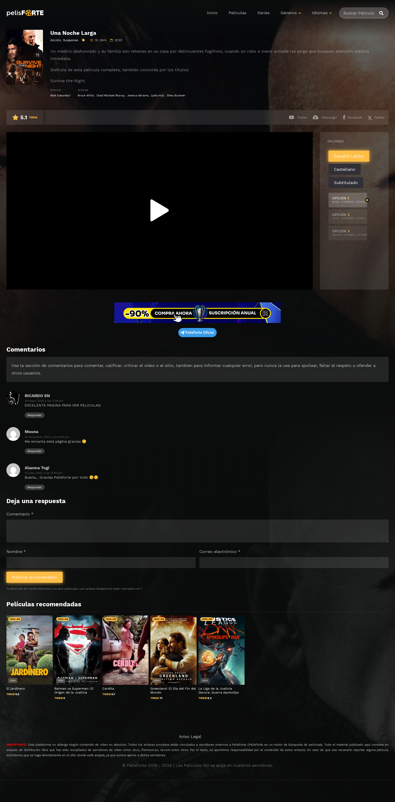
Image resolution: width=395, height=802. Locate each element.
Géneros (288, 12)
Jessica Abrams (137, 95)
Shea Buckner (176, 95)
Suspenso (70, 40)
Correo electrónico (219, 551)
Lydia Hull (157, 95)
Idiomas (320, 12)
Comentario (19, 514)
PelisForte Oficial (199, 332)
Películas (237, 12)
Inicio (212, 12)
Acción (55, 40)
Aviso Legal (190, 736)
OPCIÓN (348, 199)
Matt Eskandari (60, 95)
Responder (34, 415)
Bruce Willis (86, 95)
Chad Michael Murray (110, 95)
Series (263, 12)
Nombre (16, 551)
